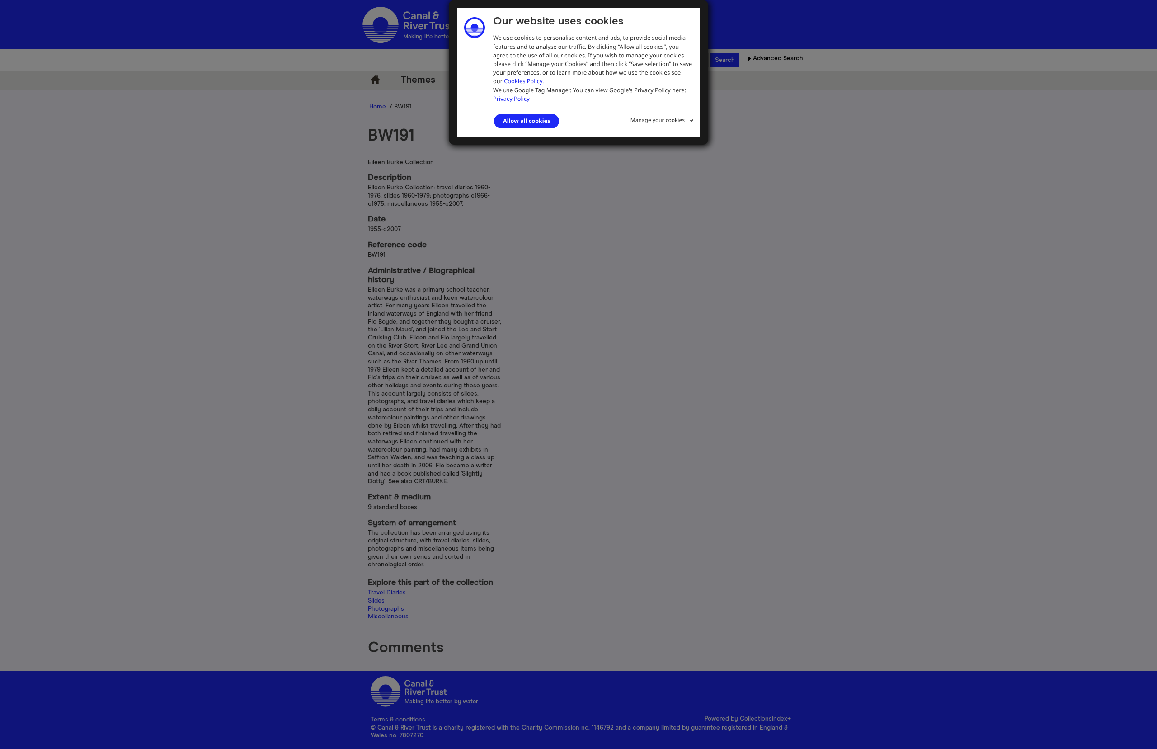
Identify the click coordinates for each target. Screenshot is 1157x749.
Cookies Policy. (524, 81)
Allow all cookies (526, 121)
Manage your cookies (657, 120)
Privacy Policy (511, 98)
